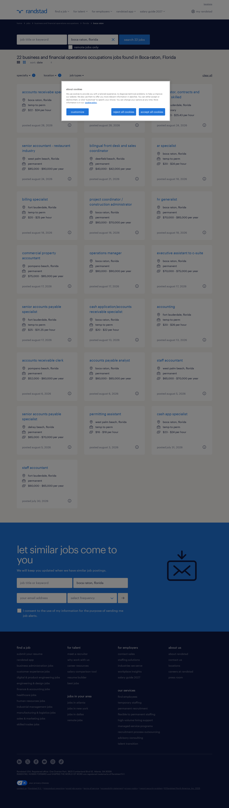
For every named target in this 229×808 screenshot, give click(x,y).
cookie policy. (91, 102)
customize (77, 111)
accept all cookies (152, 111)
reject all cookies (123, 111)
